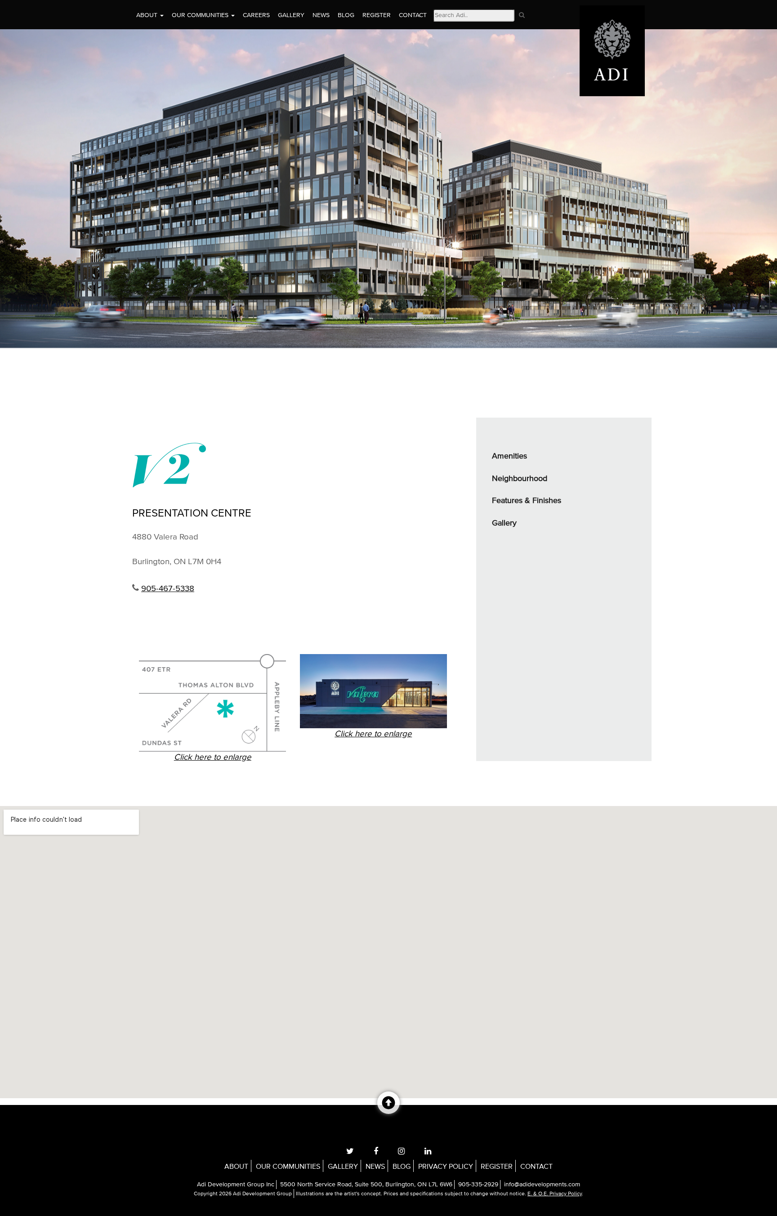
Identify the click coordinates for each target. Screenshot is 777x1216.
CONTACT (413, 15)
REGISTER (376, 15)
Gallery (504, 523)
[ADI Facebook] (376, 1151)
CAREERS (256, 15)
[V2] (293, 465)
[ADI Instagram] (401, 1151)
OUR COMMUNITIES (201, 15)
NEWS (321, 15)
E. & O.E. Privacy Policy (554, 1194)
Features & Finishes (526, 501)
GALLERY (291, 15)
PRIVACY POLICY (445, 1166)
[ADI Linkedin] (427, 1151)
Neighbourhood (519, 479)
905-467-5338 (167, 588)
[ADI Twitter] (350, 1151)
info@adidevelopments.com (542, 1184)
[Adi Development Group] (612, 11)
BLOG (346, 15)
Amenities (509, 456)
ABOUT (147, 15)
